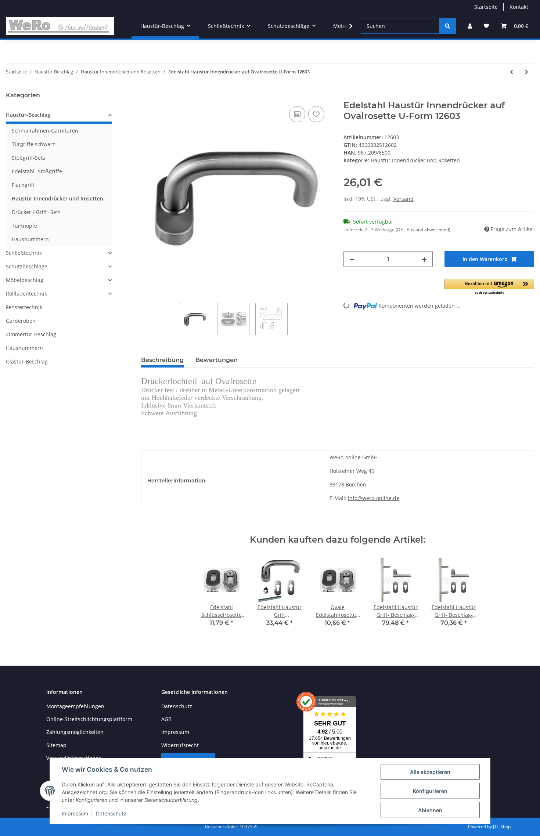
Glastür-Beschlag (27, 361)
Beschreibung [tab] (162, 360)
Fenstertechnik (24, 307)
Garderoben (21, 320)
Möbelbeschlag (24, 279)
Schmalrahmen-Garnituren (45, 130)
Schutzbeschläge (26, 266)
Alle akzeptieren (430, 772)
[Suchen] (447, 26)
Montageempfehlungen (75, 706)
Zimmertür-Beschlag (31, 334)
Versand (403, 198)
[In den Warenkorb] (147, 96)
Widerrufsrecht (180, 745)
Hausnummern (30, 239)
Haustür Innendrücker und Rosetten (415, 160)
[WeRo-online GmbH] (60, 26)
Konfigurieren (430, 791)
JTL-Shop (502, 827)
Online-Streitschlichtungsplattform (89, 719)
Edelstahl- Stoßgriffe (37, 171)
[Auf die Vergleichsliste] (297, 114)
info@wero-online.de (373, 498)
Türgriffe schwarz (33, 144)
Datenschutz (176, 706)
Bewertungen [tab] (216, 360)
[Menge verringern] (352, 259)
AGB (166, 719)
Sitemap (56, 745)
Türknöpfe (24, 225)
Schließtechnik (24, 252)
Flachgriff (23, 184)
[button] (470, 26)
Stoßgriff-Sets (28, 157)
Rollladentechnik (26, 293)
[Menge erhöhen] (424, 259)
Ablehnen (430, 810)
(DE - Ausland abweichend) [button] (423, 230)
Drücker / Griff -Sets (36, 212)
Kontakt (519, 6)
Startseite (486, 6)
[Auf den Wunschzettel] (316, 114)
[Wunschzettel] (486, 26)
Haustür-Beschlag (28, 114)
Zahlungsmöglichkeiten (75, 731)
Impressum (175, 731)
